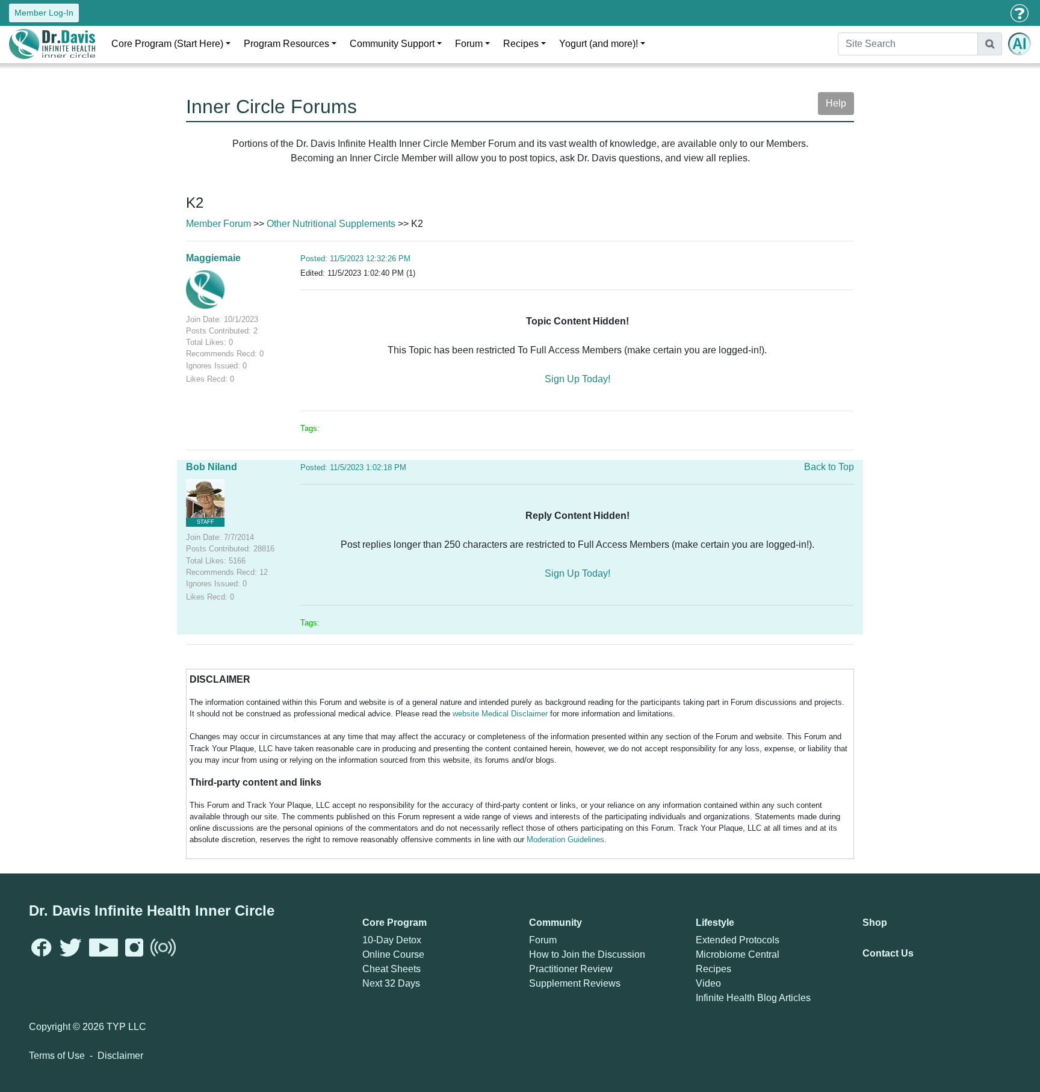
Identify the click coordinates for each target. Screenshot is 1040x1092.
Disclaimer (120, 1055)
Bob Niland (211, 467)
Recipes (521, 44)
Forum (469, 44)
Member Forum (218, 224)
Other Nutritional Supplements (331, 224)
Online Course (393, 954)
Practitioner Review (571, 969)
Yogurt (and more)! (598, 44)
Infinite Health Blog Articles (753, 998)
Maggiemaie (213, 258)
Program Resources (286, 44)
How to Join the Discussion (587, 954)
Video (708, 983)
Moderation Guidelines (565, 839)
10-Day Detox (391, 940)
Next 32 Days (391, 983)
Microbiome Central (737, 954)
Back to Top (829, 467)
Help (836, 103)
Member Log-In (43, 12)
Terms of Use (57, 1055)
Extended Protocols (737, 940)
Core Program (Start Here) (167, 44)
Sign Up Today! (577, 379)
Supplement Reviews (575, 983)
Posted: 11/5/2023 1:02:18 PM (353, 467)
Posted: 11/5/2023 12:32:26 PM (355, 258)
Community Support (392, 44)
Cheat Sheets (391, 969)
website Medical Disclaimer (500, 713)
